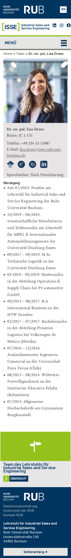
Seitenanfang (34, 552)
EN (63, 9)
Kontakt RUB (13, 515)
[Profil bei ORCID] (32, 166)
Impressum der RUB (18, 510)
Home (7, 53)
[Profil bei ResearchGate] (21, 166)
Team (20, 53)
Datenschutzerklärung (20, 506)
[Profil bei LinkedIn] (43, 166)
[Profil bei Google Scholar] (10, 166)
